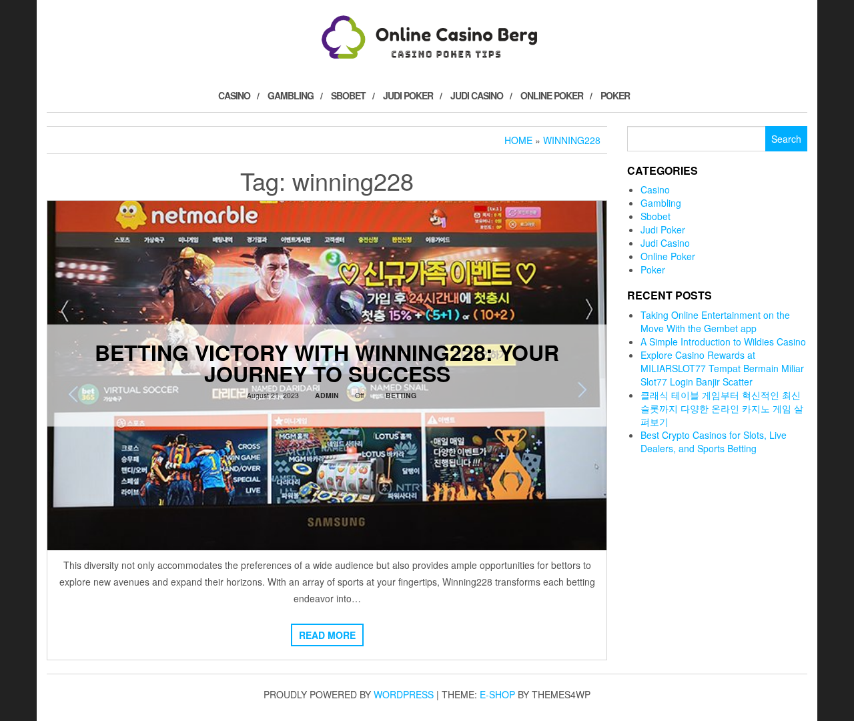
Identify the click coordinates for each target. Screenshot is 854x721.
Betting (401, 395)
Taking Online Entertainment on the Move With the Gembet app (715, 321)
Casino (234, 95)
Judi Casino (476, 95)
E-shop (497, 694)
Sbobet (348, 95)
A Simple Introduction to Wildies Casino (723, 341)
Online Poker (551, 95)
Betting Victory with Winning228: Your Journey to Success (327, 362)
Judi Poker (408, 95)
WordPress (404, 694)
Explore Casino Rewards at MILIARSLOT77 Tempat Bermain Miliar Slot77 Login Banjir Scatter (722, 368)
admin (327, 395)
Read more (327, 635)
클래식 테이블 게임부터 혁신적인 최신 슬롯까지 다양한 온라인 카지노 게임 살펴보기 (721, 408)
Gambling (291, 95)
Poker (615, 95)
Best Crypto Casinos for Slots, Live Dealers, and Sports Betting (713, 441)
